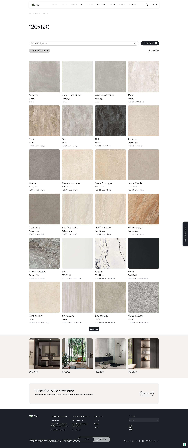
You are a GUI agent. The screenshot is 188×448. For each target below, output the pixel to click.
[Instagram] (129, 441)
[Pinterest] (132, 441)
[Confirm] (135, 43)
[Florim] (35, 5)
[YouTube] (136, 441)
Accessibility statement (58, 430)
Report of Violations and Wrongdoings (80, 425)
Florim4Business (78, 420)
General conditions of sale (59, 416)
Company (90, 4)
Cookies (96, 424)
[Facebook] (139, 441)
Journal (112, 4)
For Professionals (77, 4)
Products (55, 4)
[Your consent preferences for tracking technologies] (184, 444)
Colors (86, 439)
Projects (64, 4)
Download (122, 4)
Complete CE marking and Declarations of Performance (60, 425)
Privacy (96, 420)
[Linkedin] (143, 441)
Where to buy (77, 430)
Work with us (55, 420)
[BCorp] (131, 430)
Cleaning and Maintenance (81, 416)
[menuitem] (55, 4)
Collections (102, 439)
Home (30, 13)
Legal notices (98, 416)
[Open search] (147, 5)
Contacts (133, 4)
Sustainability (101, 4)
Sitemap (96, 427)
